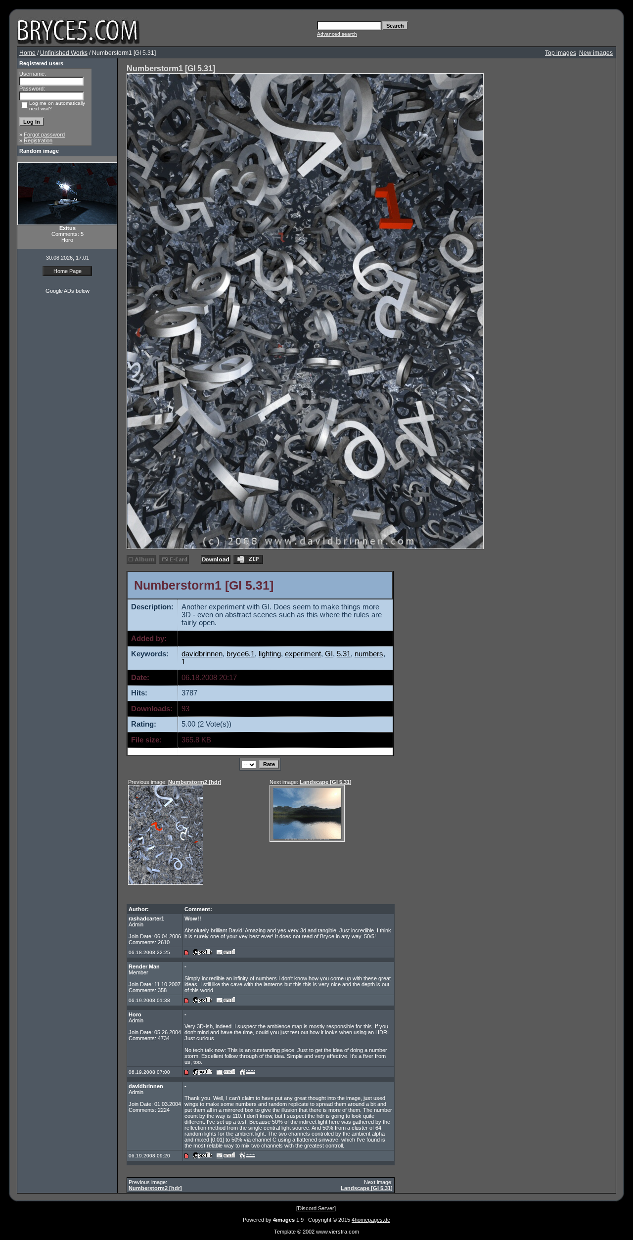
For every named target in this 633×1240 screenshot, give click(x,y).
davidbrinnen (202, 639)
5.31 (344, 654)
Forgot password (44, 135)
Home (27, 52)
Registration (38, 140)
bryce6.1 (240, 654)
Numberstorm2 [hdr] (155, 1188)
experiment (303, 654)
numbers (369, 654)
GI (329, 654)
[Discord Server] (316, 1208)
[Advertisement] (47, 353)
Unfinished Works (64, 52)
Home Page (67, 271)
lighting (270, 654)
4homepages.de (371, 1220)
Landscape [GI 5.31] (326, 782)
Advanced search (337, 34)
